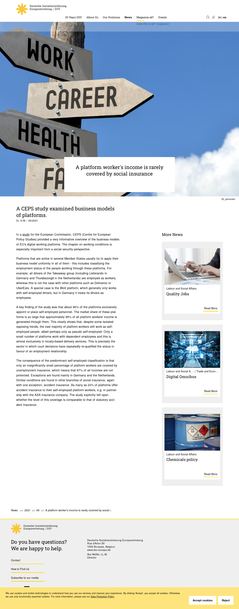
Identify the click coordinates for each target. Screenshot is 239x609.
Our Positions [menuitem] (111, 17)
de (219, 17)
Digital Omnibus (181, 376)
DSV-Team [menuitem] (93, 7)
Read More (210, 308)
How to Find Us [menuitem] (20, 569)
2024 (128, 38)
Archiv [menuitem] (140, 7)
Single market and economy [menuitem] (120, 7)
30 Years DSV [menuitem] (73, 17)
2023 (128, 44)
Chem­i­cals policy (182, 459)
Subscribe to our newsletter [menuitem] (142, 58)
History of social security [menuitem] (81, 7)
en (224, 17)
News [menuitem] (128, 17)
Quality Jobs (177, 293)
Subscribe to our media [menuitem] (25, 578)
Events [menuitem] (162, 17)
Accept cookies (202, 600)
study (26, 234)
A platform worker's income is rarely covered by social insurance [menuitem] (83, 510)
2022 (128, 51)
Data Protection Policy (102, 596)
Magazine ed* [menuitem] (145, 17)
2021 (27, 510)
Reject (226, 600)
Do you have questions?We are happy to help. (39, 545)
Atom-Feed (213, 17)
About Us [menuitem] (92, 17)
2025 (128, 31)
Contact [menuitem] (15, 560)
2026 (128, 25)
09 (37, 510)
